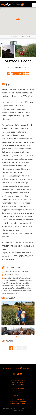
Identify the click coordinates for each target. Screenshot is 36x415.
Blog (10, 368)
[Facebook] (15, 374)
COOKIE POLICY (17, 390)
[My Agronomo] (12, 4)
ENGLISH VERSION (18, 388)
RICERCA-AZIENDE (18, 399)
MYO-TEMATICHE (18, 382)
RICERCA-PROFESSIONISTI (18, 401)
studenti (16, 36)
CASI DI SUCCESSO (18, 384)
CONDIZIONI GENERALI (18, 393)
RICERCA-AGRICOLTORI (18, 403)
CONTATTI (17, 395)
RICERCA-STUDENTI (17, 406)
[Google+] (18, 374)
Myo (10, 36)
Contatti (16, 368)
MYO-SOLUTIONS (18, 378)
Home (5, 368)
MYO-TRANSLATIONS (18, 380)
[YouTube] (21, 374)
